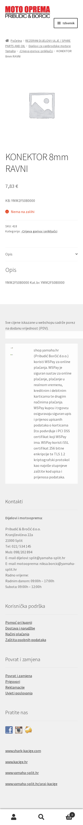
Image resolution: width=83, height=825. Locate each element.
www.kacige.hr (16, 761)
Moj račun (14, 817)
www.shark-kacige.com (23, 750)
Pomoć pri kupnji (18, 622)
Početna (16, 41)
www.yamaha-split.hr (22, 772)
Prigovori (12, 681)
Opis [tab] (8, 254)
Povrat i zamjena (18, 675)
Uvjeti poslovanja (19, 693)
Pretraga (41, 817)
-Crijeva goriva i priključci (36, 51)
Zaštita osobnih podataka (25, 639)
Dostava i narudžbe (20, 628)
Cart (64, 813)
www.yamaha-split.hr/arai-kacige (31, 783)
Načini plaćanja (17, 634)
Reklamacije (15, 687)
